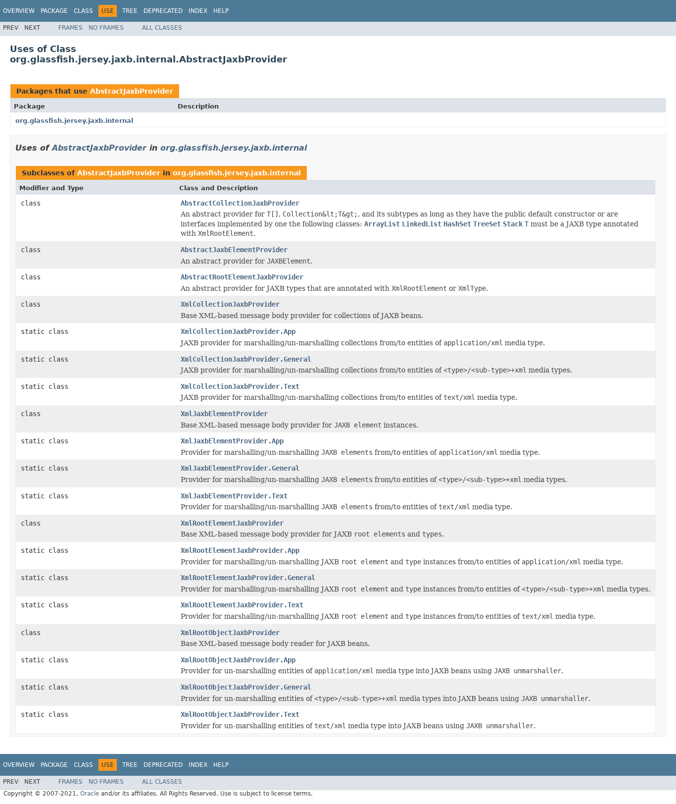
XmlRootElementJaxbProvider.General (248, 578)
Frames (70, 27)
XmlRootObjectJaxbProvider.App (238, 660)
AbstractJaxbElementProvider (234, 250)
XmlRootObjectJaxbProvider (230, 633)
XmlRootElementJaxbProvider (232, 523)
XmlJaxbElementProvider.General (240, 468)
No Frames (106, 27)
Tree (130, 10)
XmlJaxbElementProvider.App (232, 441)
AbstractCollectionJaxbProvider (240, 203)
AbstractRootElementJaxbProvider (242, 277)
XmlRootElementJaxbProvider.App (240, 550)
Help (221, 10)
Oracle (89, 793)
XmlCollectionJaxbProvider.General (246, 359)
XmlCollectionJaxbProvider (230, 304)
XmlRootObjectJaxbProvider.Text (240, 714)
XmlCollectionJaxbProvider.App (238, 331)
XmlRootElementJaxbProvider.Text (242, 605)
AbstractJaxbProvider (131, 91)
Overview (19, 10)
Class (83, 10)
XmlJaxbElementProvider (224, 414)
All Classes (162, 27)
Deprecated (163, 10)
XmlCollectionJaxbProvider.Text (240, 386)
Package (54, 10)
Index (198, 10)
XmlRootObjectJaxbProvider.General (246, 687)
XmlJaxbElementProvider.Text (234, 496)
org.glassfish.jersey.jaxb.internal (74, 120)
